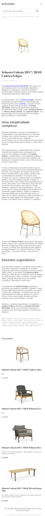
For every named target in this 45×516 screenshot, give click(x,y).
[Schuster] (8, 4)
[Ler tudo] (22, 355)
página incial (6, 16)
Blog (12, 16)
